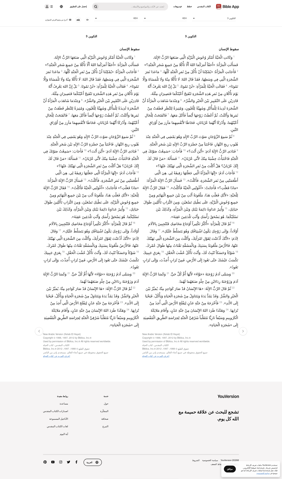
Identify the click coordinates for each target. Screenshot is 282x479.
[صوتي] (87, 19)
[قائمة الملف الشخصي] (49, 6)
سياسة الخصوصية (210, 460)
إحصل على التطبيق (78, 6)
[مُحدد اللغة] (61, 6)
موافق (230, 469)
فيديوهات (177, 6)
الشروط (196, 460)
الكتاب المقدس (204, 6)
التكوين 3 (231, 18)
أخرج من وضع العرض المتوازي (56, 20)
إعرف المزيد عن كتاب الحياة (155, 356)
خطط (189, 6)
